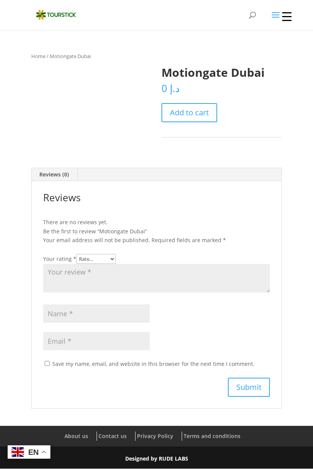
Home (38, 56)
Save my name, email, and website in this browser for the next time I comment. (153, 363)
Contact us (112, 436)
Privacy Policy (155, 436)
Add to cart (189, 112)
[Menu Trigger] (286, 16)
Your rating (59, 258)
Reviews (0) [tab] (54, 174)
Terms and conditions (212, 436)
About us (76, 436)
